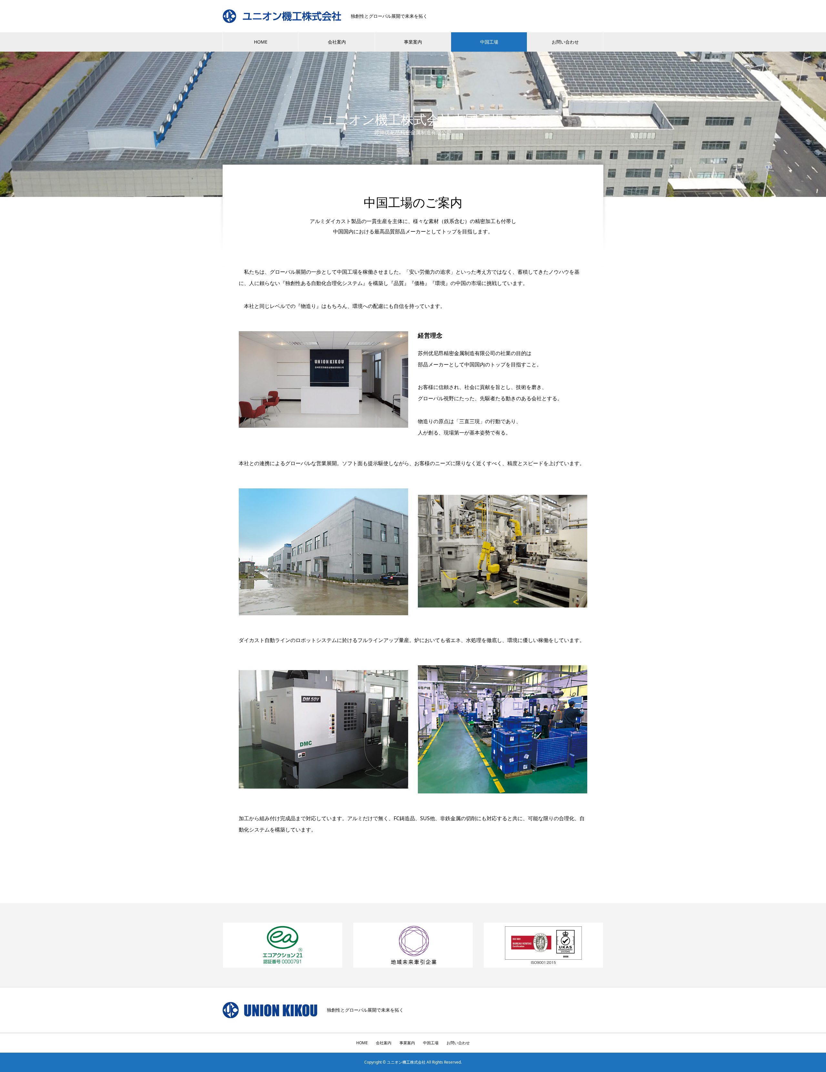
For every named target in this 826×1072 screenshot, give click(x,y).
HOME (260, 42)
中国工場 (489, 42)
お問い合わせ (565, 42)
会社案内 (337, 42)
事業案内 (413, 42)
